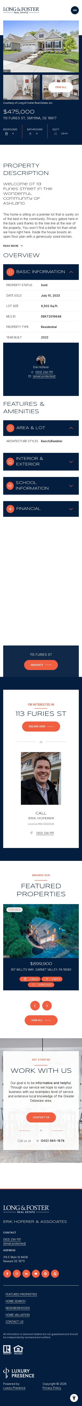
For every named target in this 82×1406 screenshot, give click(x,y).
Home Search (15, 1301)
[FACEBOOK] (7, 1274)
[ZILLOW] (55, 1274)
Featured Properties (21, 1294)
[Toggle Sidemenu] (75, 10)
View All (60, 87)
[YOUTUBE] (36, 1274)
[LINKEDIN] (26, 1274)
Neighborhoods (18, 1308)
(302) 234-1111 (44, 372)
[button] (41, 1117)
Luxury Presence (14, 1388)
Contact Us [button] (14, 1321)
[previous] (35, 1005)
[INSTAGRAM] (17, 1274)
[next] (47, 1005)
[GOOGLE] (45, 1274)
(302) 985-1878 (53, 1140)
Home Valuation (18, 1315)
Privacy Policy (52, 1388)
